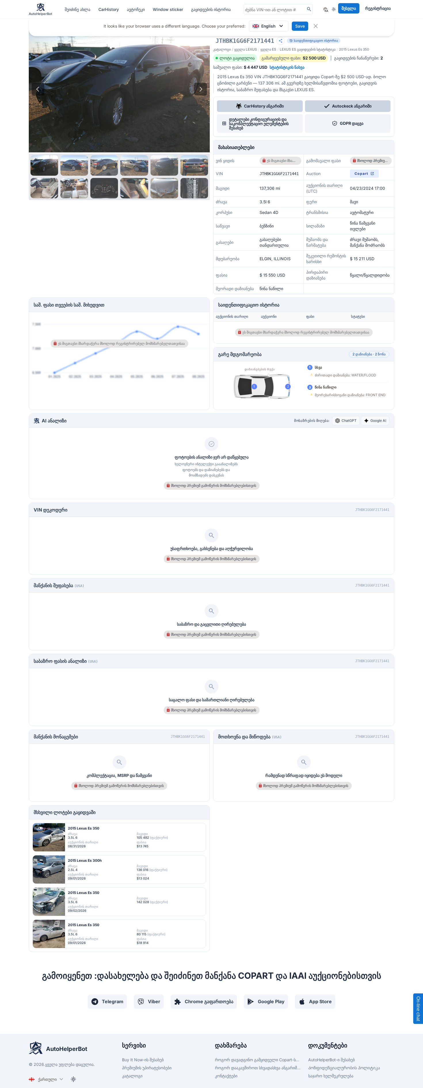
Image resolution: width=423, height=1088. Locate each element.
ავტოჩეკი (136, 9)
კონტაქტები (226, 1075)
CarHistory (109, 9)
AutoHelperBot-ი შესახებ (331, 1059)
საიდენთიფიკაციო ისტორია (313, 41)
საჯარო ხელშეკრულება (330, 1075)
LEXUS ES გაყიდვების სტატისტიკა (308, 49)
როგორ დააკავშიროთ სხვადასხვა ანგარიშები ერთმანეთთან (258, 1067)
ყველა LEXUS (245, 49)
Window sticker (168, 9)
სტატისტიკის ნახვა (287, 67)
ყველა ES (268, 49)
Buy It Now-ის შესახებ (143, 1059)
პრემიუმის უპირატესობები (147, 1067)
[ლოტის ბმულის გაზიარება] (281, 41)
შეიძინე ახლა (78, 9)
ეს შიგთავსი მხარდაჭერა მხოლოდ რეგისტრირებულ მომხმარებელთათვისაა (282, 160)
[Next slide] (200, 89)
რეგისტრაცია (378, 8)
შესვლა (349, 8)
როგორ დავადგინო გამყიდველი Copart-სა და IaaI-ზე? (258, 1059)
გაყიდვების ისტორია (211, 9)
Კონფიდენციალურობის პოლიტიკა (344, 1067)
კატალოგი (222, 49)
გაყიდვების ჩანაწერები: (358, 57)
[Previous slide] (38, 89)
